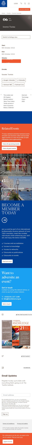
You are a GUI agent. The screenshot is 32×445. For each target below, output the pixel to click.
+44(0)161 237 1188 (12, 297)
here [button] (21, 437)
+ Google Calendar (8, 80)
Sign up (5, 414)
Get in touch (7, 304)
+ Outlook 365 (7, 84)
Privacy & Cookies (22, 423)
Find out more (7, 261)
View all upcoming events (11, 144)
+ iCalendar (21, 80)
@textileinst (25, 356)
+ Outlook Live (19, 84)
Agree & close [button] (8, 441)
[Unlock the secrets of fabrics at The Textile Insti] (16, 334)
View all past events (9, 148)
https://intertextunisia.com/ (11, 61)
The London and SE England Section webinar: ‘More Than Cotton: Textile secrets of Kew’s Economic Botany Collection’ (9, 101)
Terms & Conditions (8, 423)
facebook (27, 367)
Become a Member (24, 9)
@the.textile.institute (24, 314)
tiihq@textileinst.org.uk (12, 299)
